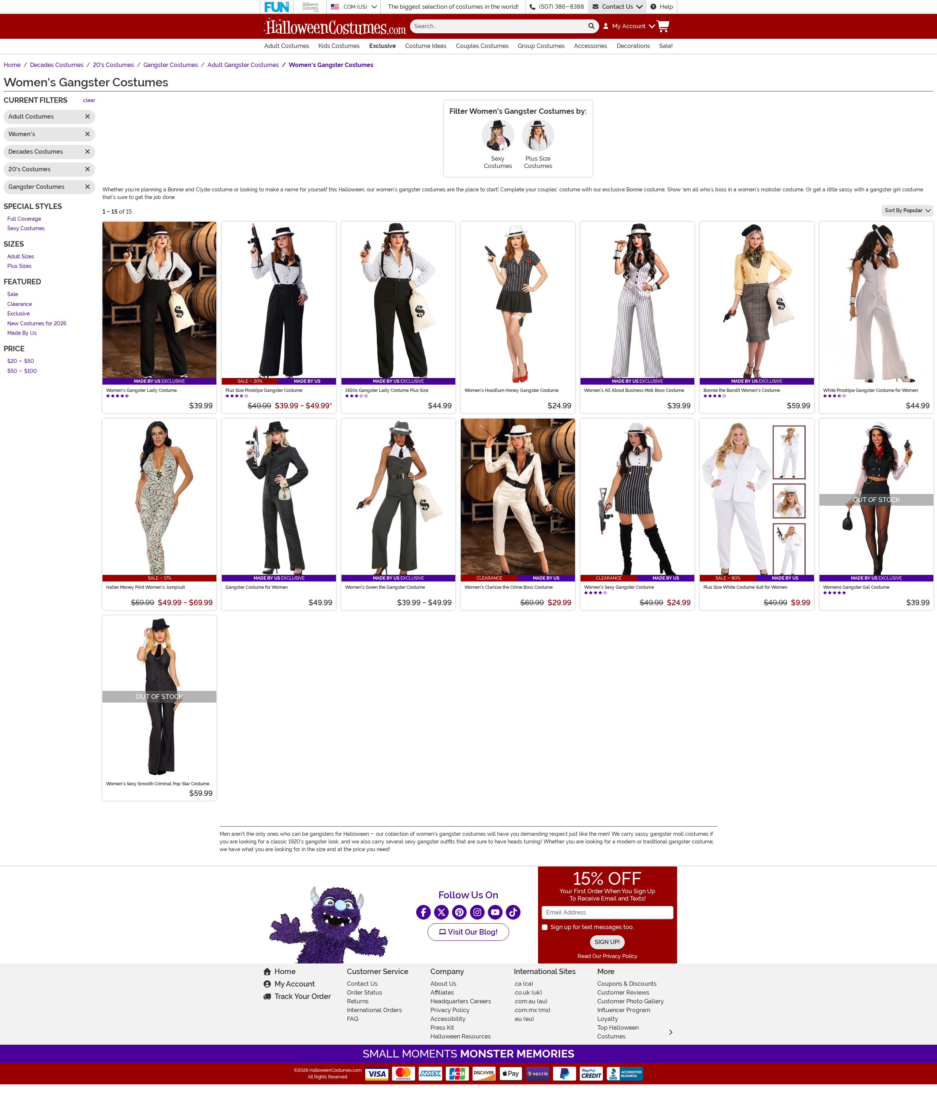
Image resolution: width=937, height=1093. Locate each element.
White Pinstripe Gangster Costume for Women (870, 390)
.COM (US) (356, 7)
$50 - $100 (22, 371)
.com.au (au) (531, 1001)
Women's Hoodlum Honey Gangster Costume (511, 390)
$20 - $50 (20, 361)
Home (285, 971)
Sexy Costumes (26, 229)
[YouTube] (495, 912)
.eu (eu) (524, 1018)
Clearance (19, 304)
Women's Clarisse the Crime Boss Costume (508, 587)
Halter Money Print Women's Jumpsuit (145, 587)
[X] (441, 912)
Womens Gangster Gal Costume (856, 587)
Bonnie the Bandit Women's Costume (741, 390)
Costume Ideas (426, 45)
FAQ (352, 1018)
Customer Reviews (623, 992)
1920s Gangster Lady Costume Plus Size (386, 390)
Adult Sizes (20, 257)
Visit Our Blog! (472, 932)
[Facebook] (423, 912)
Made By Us (22, 333)
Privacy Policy (450, 1010)
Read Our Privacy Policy (607, 956)
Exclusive (382, 45)
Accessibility (448, 1018)
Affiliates (442, 992)
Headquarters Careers (460, 1001)
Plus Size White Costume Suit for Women (745, 587)
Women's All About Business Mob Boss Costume (634, 390)
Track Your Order (303, 996)
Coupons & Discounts (627, 983)
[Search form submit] (591, 26)
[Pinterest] (459, 912)
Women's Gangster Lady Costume (141, 390)
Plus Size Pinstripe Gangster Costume (263, 390)
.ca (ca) (523, 983)
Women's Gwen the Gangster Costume (385, 587)
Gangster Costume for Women (256, 587)
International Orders (374, 1010)
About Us (443, 983)
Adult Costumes (286, 45)
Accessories (590, 45)
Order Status (364, 992)
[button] (628, 26)
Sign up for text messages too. (592, 927)
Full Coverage (24, 219)
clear (89, 101)
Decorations (633, 45)
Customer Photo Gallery (630, 1001)
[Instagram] (477, 912)
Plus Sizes (19, 266)
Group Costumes (541, 45)
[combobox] (497, 26)
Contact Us (617, 6)
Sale (12, 294)
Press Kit (442, 1027)
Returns (358, 1001)
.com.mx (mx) (532, 1010)
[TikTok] (513, 912)
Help (666, 6)
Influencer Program (623, 1010)
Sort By (903, 210)
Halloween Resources (460, 1036)
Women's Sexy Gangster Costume (619, 587)
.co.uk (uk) (528, 992)
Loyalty (607, 1018)
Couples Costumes (482, 45)
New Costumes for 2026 (36, 324)
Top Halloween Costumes (618, 1032)
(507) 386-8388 (561, 6)
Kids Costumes (339, 45)
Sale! (666, 45)
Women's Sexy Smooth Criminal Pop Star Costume (157, 783)
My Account (295, 984)
